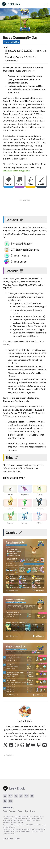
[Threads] (21, 796)
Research (12, 811)
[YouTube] (32, 796)
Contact (17, 839)
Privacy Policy (8, 839)
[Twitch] (5, 801)
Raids (5, 811)
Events (32, 811)
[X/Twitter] (5, 796)
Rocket (20, 811)
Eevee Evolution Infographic (16, 170)
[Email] (10, 801)
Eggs (26, 811)
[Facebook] (10, 796)
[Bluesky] (26, 796)
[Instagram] (16, 796)
